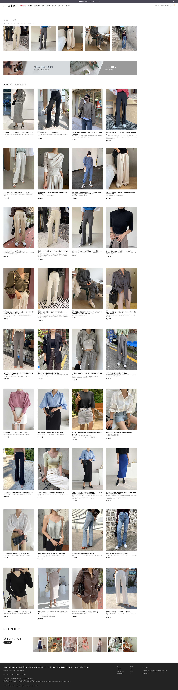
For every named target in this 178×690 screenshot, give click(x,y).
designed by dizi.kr (23, 684)
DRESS (23, 23)
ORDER (163, 5)
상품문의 (131, 669)
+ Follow (7, 642)
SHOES (54, 5)
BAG (63, 5)
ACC (59, 5)
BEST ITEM (23, 5)
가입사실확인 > (145, 673)
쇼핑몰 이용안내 (120, 673)
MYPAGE (167, 5)
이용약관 (119, 669)
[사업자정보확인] (17, 680)
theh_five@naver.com (66, 681)
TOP (43, 5)
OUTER (30, 5)
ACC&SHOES (30, 23)
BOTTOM (48, 5)
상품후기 (131, 671)
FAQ (131, 673)
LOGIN (156, 5)
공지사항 (131, 666)
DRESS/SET (37, 5)
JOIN (159, 5)
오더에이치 (13, 5)
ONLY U (68, 5)
